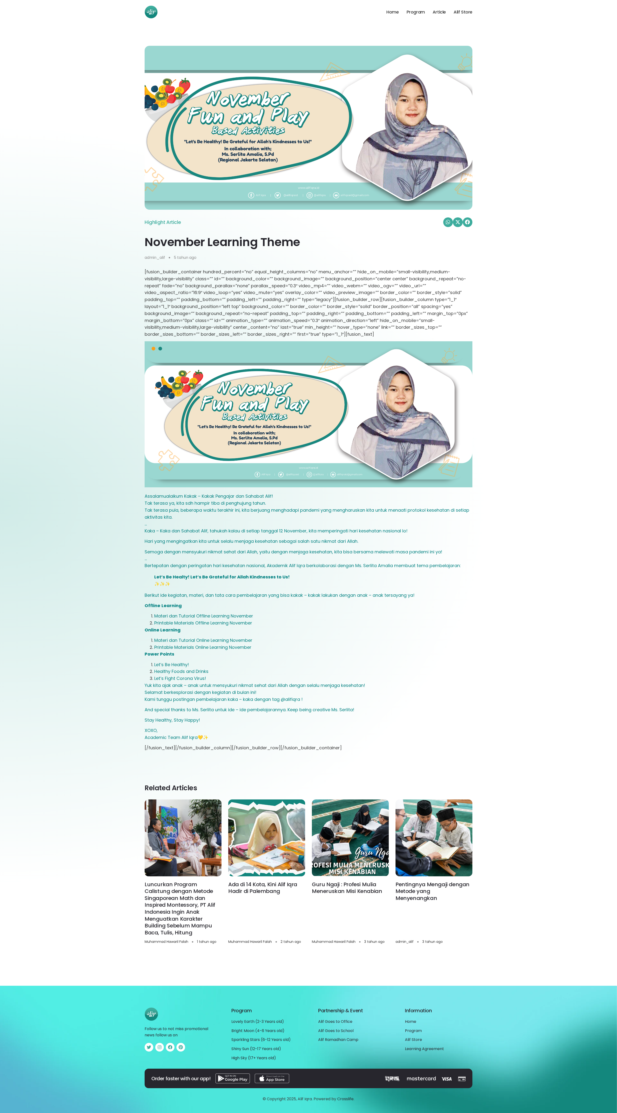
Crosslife (345, 1099)
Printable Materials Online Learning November (202, 647)
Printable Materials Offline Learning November (203, 623)
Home (392, 12)
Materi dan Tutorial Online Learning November (203, 640)
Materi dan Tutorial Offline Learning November (203, 616)
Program (416, 12)
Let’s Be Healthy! (171, 665)
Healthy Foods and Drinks (181, 671)
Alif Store (463, 12)
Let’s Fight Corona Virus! (180, 678)
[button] (448, 222)
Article (439, 12)
